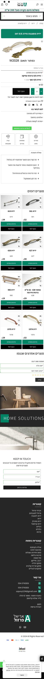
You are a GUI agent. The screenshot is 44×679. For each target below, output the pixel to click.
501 (32, 217)
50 (42, 84)
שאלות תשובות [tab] (36, 152)
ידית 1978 (11, 329)
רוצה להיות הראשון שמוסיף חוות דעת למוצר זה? (25, 97)
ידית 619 (11, 211)
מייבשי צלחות (36, 555)
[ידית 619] (11, 208)
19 (4, 298)
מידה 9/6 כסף (32, 79)
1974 (33, 335)
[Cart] (2, 4)
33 (4, 258)
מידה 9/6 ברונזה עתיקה (31, 75)
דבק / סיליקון (36, 560)
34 (4, 219)
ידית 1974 (33, 329)
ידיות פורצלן (36, 521)
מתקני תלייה (36, 563)
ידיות (39, 518)
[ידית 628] (11, 247)
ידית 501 (32, 211)
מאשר (22, 675)
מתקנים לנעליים (35, 568)
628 (11, 256)
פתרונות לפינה (35, 550)
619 (11, 217)
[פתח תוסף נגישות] (42, 659)
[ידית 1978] (11, 326)
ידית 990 (11, 289)
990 (11, 295)
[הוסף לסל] (40, 206)
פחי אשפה (37, 558)
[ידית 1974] (32, 325)
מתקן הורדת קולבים (33, 566)
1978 (11, 335)
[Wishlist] (6, 4)
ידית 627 (32, 250)
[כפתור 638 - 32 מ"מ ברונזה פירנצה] (32, 287)
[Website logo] (22, 4)
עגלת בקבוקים (35, 547)
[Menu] (41, 4)
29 (25, 298)
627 (32, 256)
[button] (32, 228)
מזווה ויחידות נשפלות (33, 552)
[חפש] (37, 4)
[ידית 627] (32, 247)
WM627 (36, 68)
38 (25, 258)
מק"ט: (41, 68)
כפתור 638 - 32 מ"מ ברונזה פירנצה (33, 291)
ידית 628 (11, 250)
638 (32, 295)
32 (25, 219)
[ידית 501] (32, 208)
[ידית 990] (11, 284)
